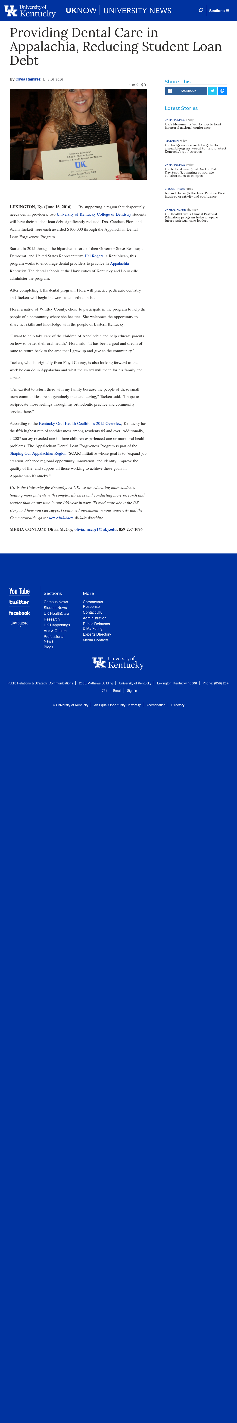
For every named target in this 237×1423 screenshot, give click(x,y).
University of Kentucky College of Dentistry (94, 214)
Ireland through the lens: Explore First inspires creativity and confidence (195, 195)
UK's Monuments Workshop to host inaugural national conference (193, 126)
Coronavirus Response (93, 604)
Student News (55, 607)
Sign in (132, 690)
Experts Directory (97, 634)
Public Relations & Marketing (96, 626)
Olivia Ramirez (28, 79)
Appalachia (119, 263)
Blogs (48, 646)
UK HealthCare (56, 613)
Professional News (54, 639)
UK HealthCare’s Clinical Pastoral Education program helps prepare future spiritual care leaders (191, 217)
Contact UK (92, 612)
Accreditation (156, 704)
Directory (177, 704)
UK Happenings (57, 625)
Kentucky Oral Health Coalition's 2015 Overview (80, 423)
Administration (94, 618)
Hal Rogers (94, 255)
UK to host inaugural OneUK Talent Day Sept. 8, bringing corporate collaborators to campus (193, 172)
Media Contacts (96, 640)
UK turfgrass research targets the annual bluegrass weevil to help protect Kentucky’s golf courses (195, 148)
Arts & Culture (55, 630)
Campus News (56, 601)
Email (117, 690)
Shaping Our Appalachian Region (38, 453)
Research (52, 619)
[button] (219, 10)
